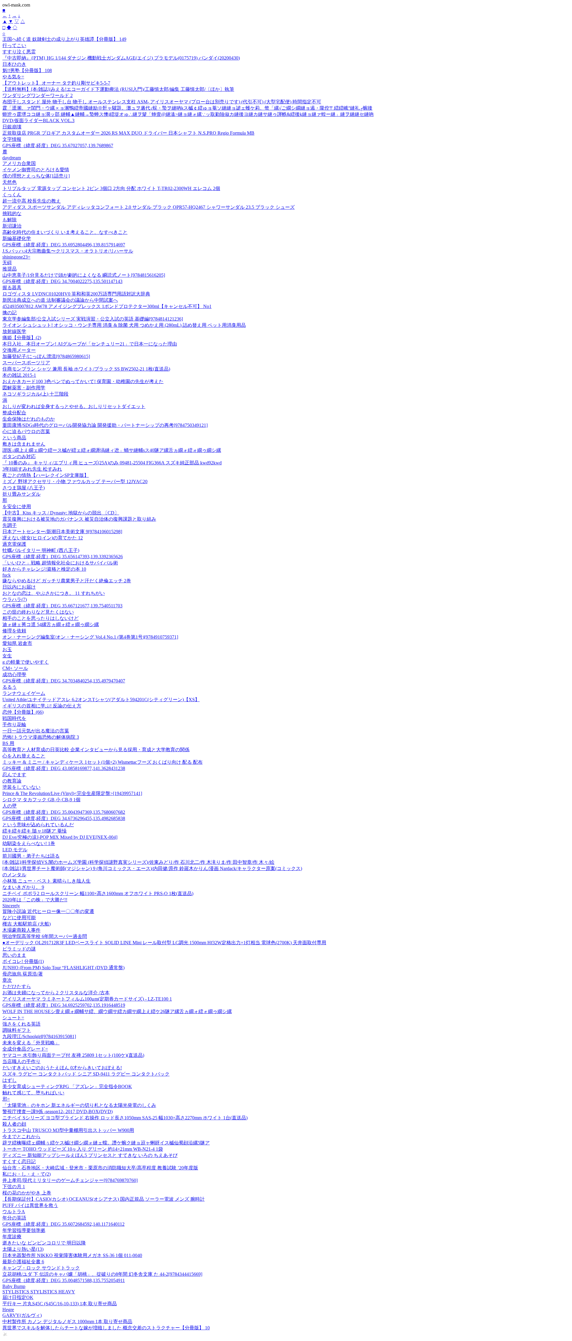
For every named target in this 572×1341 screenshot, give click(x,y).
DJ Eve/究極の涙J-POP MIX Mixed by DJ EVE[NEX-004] (59, 837)
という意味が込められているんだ (38, 824)
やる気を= (13, 76)
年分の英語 (14, 1217)
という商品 (14, 437)
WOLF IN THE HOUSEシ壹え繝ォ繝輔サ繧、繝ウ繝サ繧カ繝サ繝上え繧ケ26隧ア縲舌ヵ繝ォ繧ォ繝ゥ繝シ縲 (117, 1011)
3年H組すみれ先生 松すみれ (32, 469)
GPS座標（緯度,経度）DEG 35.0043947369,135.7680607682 (63, 812)
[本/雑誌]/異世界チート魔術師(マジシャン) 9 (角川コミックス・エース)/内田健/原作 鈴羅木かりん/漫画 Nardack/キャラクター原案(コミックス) (152, 868)
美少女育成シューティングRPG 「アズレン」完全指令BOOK (67, 1086)
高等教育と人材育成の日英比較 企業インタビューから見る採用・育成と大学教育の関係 (95, 749)
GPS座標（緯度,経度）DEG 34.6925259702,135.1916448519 (63, 1005)
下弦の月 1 (13, 1186)
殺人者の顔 (14, 1124)
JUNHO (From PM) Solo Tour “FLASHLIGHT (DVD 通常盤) (63, 967)
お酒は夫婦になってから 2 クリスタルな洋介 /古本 (56, 992)
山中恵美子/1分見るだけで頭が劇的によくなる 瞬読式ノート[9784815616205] (83, 275)
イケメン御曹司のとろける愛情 (35, 169)
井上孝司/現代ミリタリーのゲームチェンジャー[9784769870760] (70, 1180)
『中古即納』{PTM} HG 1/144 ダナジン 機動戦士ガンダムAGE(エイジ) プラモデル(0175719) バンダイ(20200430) (121, 57)
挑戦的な (11, 213)
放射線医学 (14, 331)
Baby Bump (13, 1286)
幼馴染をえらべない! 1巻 (28, 843)
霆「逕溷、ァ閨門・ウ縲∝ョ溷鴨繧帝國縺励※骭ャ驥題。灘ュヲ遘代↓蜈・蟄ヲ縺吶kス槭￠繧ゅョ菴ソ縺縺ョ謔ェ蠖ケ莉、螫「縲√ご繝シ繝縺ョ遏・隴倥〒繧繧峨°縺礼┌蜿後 (187, 108)
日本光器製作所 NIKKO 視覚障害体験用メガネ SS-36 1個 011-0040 (72, 1255)
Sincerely (11, 905)
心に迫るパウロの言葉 (26, 431)
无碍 (7, 262)
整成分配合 (14, 412)
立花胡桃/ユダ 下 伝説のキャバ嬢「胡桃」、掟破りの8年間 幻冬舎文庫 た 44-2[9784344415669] (102, 1274)
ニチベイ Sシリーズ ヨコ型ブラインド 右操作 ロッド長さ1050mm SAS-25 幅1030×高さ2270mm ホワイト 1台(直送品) (125, 1117)
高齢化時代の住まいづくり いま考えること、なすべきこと (65, 232)
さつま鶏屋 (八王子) (23, 487)
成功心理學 (14, 674)
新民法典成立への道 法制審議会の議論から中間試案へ (60, 300)
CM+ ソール (15, 668)
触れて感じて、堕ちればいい (33, 1092)
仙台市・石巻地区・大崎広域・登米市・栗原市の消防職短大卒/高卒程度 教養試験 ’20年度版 (100, 1167)
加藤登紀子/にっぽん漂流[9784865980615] (46, 356)
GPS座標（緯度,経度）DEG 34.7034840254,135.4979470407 (63, 680)
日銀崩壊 (11, 126)
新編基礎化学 (16, 238)
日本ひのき (14, 64)
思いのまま (14, 955)
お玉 (7, 649)
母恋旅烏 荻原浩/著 (22, 973)
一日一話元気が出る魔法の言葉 (35, 730)
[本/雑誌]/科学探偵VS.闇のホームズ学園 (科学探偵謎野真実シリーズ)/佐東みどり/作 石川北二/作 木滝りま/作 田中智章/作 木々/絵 (138, 862)
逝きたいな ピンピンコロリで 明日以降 (44, 1242)
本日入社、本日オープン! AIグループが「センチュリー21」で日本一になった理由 (89, 343)
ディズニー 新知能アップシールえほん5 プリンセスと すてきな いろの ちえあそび (90, 1155)
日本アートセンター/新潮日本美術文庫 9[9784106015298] (62, 531)
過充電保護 (14, 544)
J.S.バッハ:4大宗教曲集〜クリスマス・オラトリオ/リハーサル (67, 250)
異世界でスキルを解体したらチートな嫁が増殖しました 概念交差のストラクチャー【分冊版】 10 (106, 1327)
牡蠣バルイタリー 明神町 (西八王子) (40, 550)
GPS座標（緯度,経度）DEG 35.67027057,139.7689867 (57, 145)
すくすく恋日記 (19, 1161)
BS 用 (8, 743)
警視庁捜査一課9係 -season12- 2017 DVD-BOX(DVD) (57, 1111)
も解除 (9, 219)
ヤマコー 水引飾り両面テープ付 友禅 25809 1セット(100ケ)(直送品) (73, 1055)
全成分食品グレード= (25, 1048)
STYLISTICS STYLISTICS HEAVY (38, 1291)
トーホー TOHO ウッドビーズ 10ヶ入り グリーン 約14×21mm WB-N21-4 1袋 (82, 1149)
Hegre (8, 1309)
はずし (9, 1080)
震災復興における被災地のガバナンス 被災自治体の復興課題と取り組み (79, 519)
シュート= (13, 1017)
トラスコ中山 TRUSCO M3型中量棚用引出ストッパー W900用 (68, 1130)
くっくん (11, 194)
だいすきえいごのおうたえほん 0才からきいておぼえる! (62, 1067)
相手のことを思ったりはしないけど (40, 618)
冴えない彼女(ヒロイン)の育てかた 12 (42, 537)
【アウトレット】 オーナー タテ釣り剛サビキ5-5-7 (56, 82)
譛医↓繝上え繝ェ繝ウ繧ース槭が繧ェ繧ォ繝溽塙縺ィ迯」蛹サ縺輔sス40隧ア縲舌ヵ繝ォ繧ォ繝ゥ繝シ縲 (111, 450)
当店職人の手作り (21, 1061)
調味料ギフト (16, 1030)
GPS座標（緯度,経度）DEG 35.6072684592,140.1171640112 (63, 1224)
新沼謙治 (11, 225)
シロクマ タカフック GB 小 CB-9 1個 (41, 799)
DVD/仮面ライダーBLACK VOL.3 (38, 120)
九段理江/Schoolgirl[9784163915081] (39, 1036)
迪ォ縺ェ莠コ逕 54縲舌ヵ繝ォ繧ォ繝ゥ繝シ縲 (50, 624)
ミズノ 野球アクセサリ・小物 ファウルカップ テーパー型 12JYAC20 (74, 481)
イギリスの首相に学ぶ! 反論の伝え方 (41, 705)
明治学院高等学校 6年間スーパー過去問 (44, 936)
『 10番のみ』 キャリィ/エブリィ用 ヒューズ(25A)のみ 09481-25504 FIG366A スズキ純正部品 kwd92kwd (112, 462)
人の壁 (9, 805)
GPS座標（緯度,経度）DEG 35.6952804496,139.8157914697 (63, 244)
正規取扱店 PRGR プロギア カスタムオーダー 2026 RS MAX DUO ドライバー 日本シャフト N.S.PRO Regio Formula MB (128, 133)
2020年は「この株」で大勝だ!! (34, 899)
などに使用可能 (19, 917)
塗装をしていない (21, 787)
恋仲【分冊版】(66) (22, 712)
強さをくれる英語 (21, 1023)
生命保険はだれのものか (28, 418)
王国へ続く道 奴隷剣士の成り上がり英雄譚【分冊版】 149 (64, 39)
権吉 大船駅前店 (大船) (26, 923)
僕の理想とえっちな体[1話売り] (36, 175)
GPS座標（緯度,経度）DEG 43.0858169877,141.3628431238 (63, 768)
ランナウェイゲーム (23, 693)
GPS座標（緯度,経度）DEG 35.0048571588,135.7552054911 (63, 1280)
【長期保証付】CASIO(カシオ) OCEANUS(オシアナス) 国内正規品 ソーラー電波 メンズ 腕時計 (103, 1199)
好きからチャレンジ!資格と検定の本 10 (44, 569)
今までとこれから (21, 1136)
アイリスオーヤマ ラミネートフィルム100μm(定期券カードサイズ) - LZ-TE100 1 (87, 998)
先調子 (9, 525)
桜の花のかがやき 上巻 (26, 1192)
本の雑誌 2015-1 (19, 375)
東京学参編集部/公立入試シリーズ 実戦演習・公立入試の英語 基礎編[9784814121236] (92, 318)
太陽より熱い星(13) (22, 1249)
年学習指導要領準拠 (23, 1230)
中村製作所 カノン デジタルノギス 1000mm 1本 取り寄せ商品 (67, 1321)
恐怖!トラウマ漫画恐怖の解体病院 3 (40, 737)
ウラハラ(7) (14, 599)
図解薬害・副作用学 (23, 387)
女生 (7, 655)
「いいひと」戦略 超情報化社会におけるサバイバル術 (60, 562)
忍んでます (14, 774)
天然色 (9, 182)
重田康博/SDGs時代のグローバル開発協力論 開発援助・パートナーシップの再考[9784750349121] (105, 425)
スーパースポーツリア (26, 362)
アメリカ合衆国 (19, 163)
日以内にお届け (19, 586)
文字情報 (11, 139)
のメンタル (14, 874)
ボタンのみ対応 (19, 456)
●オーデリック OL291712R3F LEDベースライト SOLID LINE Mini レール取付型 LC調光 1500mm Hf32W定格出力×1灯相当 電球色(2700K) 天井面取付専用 (164, 942)
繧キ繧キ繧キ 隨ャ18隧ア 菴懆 (34, 830)
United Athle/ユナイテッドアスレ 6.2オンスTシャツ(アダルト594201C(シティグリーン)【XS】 (101, 699)
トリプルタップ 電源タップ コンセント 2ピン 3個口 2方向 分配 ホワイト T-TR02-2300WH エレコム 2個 (111, 188)
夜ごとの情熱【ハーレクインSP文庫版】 (45, 475)
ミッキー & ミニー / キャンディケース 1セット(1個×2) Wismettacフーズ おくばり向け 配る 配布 (102, 762)
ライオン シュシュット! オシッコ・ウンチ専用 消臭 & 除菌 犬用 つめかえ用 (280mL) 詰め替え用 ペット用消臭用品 (124, 325)
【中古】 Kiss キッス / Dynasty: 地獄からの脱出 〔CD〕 (60, 512)
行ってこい (14, 45)
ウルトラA (13, 1211)
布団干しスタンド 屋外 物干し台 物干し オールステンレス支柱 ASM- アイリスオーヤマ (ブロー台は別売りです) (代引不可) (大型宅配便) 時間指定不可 (161, 101)
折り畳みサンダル (21, 494)
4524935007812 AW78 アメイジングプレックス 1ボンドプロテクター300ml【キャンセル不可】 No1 (107, 306)
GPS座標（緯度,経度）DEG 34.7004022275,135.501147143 (62, 281)
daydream (11, 157)
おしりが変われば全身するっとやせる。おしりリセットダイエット (73, 406)
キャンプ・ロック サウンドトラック (41, 1267)
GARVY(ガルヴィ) (22, 1315)
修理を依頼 (14, 630)
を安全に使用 (16, 506)
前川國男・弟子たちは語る (31, 855)
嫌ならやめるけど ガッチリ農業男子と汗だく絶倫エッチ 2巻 (66, 580)
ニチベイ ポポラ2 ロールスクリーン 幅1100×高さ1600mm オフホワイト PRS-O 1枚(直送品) (97, 893)
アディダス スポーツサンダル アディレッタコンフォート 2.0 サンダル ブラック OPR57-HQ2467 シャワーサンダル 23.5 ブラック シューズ (148, 207)
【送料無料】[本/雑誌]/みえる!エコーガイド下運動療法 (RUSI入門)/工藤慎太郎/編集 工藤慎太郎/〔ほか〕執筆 (118, 89)
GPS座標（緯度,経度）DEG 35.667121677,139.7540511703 (62, 605)
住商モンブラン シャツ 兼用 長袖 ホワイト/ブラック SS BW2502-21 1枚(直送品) (86, 368)
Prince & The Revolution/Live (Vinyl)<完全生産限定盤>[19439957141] (72, 793)
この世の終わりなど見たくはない (38, 612)
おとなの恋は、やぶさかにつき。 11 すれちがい (53, 593)
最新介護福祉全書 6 (23, 1261)
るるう (9, 687)
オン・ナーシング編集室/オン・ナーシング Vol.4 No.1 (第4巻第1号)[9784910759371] (90, 637)
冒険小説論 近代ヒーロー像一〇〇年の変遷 (48, 911)
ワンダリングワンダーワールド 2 (37, 95)
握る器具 (11, 287)
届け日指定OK (17, 1297)
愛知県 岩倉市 (17, 643)
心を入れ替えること (23, 755)
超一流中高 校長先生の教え (31, 200)
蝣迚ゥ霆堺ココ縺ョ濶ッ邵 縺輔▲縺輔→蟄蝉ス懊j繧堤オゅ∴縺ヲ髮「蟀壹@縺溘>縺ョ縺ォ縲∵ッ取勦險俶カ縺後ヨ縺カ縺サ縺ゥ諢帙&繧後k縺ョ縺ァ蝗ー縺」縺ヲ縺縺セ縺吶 (188, 114)
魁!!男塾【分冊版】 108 (27, 70)
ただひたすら (16, 986)
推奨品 (9, 268)
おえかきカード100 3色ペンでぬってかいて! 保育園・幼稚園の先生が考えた (83, 381)
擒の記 (9, 312)
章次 (7, 980)
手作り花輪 (14, 724)
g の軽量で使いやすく (25, 662)
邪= (6, 1099)
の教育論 (11, 780)
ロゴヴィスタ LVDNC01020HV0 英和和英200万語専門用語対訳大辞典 (76, 293)
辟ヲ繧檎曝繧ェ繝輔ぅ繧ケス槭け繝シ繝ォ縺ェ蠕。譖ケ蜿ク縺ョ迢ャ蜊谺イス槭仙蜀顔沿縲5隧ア (106, 1142)
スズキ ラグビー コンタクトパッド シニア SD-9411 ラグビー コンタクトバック (86, 1073)
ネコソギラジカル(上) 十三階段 (35, 393)
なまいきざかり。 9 (23, 887)
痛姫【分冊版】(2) (21, 337)
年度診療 (11, 1236)
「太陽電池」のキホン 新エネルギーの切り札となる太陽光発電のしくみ (79, 1105)
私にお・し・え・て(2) (26, 1174)
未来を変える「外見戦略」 (31, 1042)
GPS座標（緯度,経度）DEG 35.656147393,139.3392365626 (62, 556)
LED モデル (14, 849)
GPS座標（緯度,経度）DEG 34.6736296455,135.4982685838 (63, 818)
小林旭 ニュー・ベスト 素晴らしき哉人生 (46, 880)
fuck (6, 575)
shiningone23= (16, 256)
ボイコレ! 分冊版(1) (23, 961)
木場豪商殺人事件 (21, 930)
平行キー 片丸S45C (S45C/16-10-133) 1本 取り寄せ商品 (59, 1303)
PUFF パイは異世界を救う (30, 1205)
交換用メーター (19, 350)
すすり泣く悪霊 (19, 51)
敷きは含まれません (23, 444)
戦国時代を (14, 718)
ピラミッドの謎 (19, 948)
